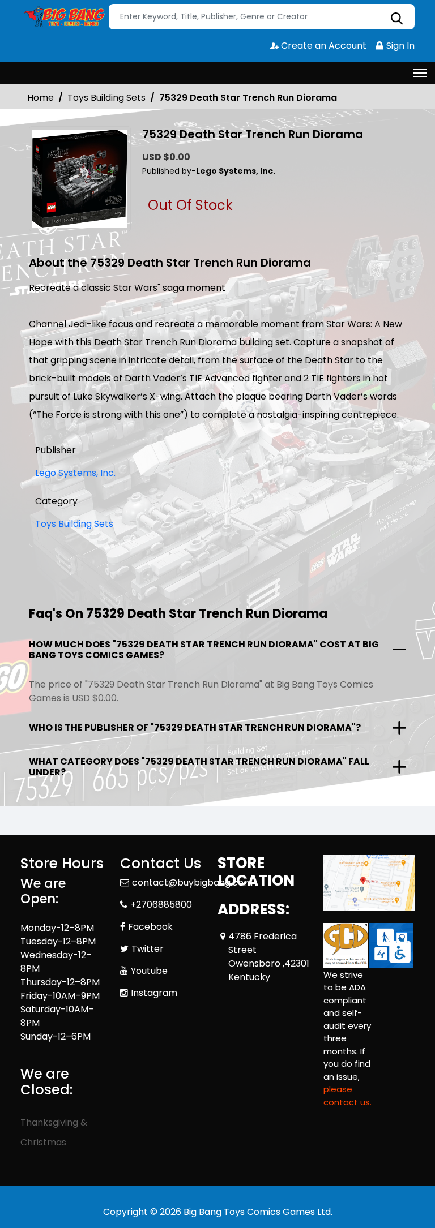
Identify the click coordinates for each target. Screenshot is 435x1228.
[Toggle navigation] (420, 73)
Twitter (147, 948)
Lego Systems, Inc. (75, 472)
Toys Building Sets (106, 97)
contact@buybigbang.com (192, 882)
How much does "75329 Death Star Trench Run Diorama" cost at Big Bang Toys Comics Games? (204, 650)
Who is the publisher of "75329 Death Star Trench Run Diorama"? (195, 727)
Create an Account (322, 45)
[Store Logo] (62, 17)
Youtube (149, 970)
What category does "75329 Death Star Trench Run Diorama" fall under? (199, 767)
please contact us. (347, 1095)
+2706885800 (161, 904)
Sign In (399, 45)
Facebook (150, 926)
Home (40, 97)
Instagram (154, 992)
